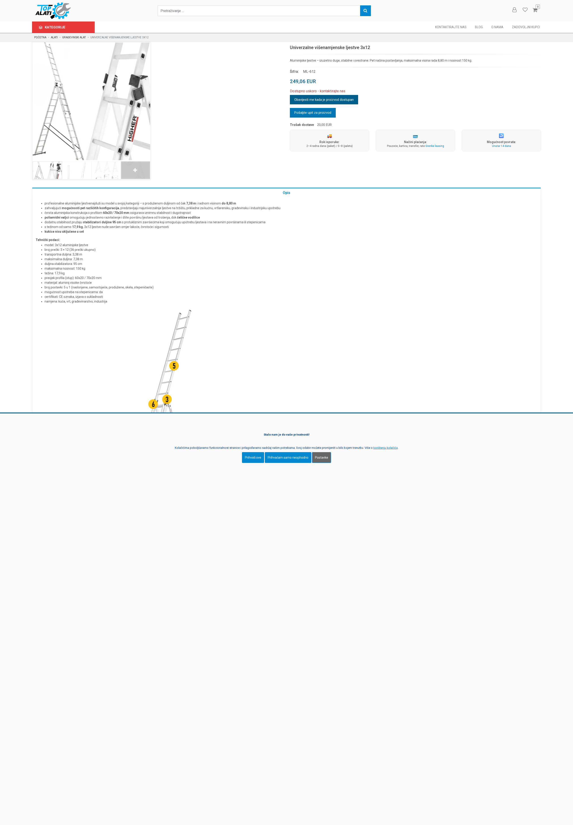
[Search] (365, 10)
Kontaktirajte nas (450, 27)
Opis (286, 193)
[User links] (514, 9)
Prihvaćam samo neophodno (288, 457)
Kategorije (55, 27)
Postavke (321, 457)
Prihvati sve (253, 457)
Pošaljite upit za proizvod (312, 113)
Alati (54, 37)
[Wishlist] (525, 9)
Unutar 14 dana (501, 146)
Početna (40, 37)
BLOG (479, 27)
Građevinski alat (74, 37)
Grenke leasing (434, 146)
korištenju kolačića (385, 447)
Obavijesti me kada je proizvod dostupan (324, 100)
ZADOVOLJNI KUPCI (526, 27)
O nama (497, 27)
